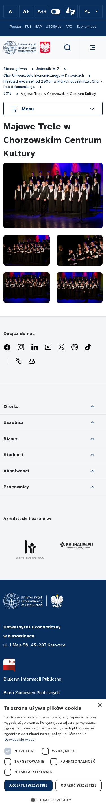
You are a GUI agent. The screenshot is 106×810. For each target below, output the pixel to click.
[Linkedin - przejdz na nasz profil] (34, 347)
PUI (28, 26)
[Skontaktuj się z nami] (18, 361)
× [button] (100, 705)
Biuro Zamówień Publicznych (31, 693)
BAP (38, 26)
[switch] (55, 11)
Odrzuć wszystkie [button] (78, 785)
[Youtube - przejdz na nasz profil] (48, 347)
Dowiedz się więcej (19, 739)
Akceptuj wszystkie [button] (28, 785)
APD (69, 26)
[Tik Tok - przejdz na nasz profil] (88, 347)
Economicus (86, 26)
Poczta (15, 26)
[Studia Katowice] (26, 47)
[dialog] (53, 754)
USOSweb (53, 26)
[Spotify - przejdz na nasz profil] (74, 347)
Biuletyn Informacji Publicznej (32, 679)
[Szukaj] (67, 47)
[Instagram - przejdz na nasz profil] (21, 347)
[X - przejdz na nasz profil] (61, 347)
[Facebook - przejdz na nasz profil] (7, 347)
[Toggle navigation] (91, 47)
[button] (91, 11)
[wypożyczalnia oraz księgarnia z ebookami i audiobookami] (32, 361)
